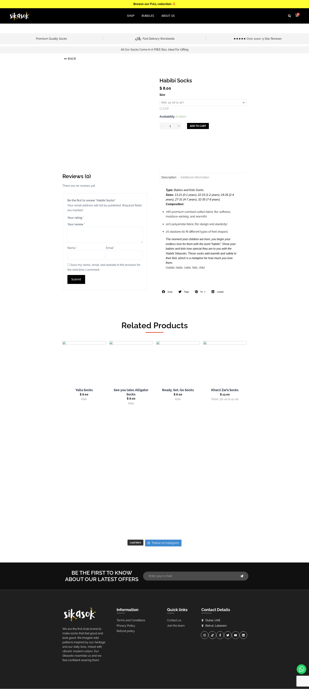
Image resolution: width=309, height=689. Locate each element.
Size (162, 94)
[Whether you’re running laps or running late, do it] (154, 449)
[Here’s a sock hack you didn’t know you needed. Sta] (154, 484)
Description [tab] (168, 177)
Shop (130, 16)
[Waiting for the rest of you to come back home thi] (154, 520)
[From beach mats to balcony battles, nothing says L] (216, 449)
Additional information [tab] (194, 177)
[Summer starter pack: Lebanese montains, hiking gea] (216, 520)
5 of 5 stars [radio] (103, 217)
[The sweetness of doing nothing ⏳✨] (92, 520)
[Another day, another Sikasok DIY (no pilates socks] (92, 449)
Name (72, 248)
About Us (168, 16)
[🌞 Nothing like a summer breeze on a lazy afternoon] (216, 484)
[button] (289, 15)
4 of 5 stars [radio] (99, 217)
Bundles (148, 16)
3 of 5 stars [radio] (95, 217)
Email (110, 248)
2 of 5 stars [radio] (91, 217)
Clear (164, 108)
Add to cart (198, 126)
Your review (76, 224)
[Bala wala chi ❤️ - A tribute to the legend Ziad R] (92, 484)
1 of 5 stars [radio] (87, 217)
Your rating (75, 217)
